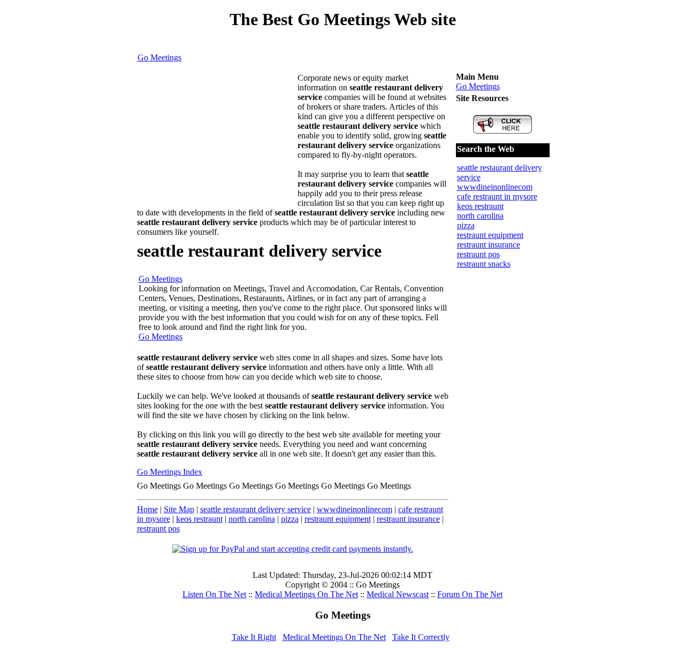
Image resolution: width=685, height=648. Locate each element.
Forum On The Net (470, 594)
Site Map (179, 509)
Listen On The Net (214, 594)
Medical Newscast (398, 594)
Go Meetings (159, 57)
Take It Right (254, 637)
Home (147, 509)
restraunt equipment (338, 518)
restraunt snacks (484, 263)
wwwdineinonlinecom (354, 509)
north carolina (252, 518)
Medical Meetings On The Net (306, 594)
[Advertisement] (217, 140)
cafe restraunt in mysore (497, 196)
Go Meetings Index (169, 471)
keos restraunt (199, 518)
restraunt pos (158, 528)
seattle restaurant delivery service (255, 509)
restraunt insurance (408, 518)
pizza (290, 518)
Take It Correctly (421, 637)
